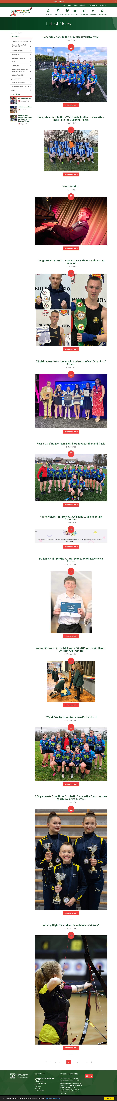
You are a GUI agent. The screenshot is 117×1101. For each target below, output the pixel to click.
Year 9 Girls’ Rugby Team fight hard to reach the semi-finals (71, 443)
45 (87, 1062)
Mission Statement (18, 58)
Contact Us (63, 1093)
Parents (67, 14)
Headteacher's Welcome (19, 41)
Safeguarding (102, 14)
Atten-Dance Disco (25, 107)
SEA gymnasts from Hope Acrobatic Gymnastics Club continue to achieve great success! (71, 797)
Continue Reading (70, 105)
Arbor (63, 5)
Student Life (84, 14)
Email (69, 5)
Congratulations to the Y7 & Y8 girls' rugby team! (71, 36)
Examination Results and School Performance (19, 70)
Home (11, 33)
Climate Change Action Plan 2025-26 (19, 46)
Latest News (15, 54)
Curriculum (74, 14)
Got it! (109, 1098)
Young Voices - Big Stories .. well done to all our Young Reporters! (71, 518)
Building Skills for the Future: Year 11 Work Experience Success (71, 560)
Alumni (13, 90)
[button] (113, 2)
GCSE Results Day (24, 98)
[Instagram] (91, 1076)
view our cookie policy (52, 1098)
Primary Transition (17, 75)
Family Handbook (58, 1)
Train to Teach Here (18, 83)
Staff (13, 62)
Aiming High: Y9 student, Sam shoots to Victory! (71, 925)
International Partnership (20, 86)
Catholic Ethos (58, 14)
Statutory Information (80, 5)
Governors (15, 66)
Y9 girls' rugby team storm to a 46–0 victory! (71, 716)
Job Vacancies (93, 5)
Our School (48, 14)
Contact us (103, 5)
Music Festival (71, 186)
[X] (87, 1076)
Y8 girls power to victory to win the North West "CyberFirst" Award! (71, 362)
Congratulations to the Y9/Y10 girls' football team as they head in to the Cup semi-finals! (71, 118)
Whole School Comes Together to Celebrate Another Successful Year (25, 118)
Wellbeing (93, 14)
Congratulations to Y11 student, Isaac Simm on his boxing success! (71, 262)
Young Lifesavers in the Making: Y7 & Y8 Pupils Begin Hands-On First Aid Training (71, 649)
